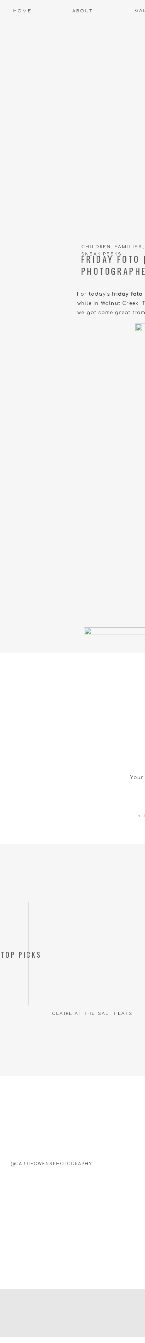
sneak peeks (101, 254)
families (129, 246)
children (96, 246)
